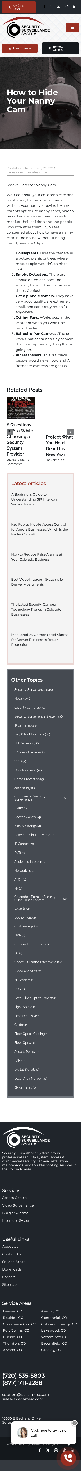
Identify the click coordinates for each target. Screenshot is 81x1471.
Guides (21, 1025)
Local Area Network (30, 1078)
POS (19, 989)
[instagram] (66, 6)
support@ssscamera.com (25, 1394)
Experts (22, 908)
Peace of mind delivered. (35, 835)
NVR (19, 935)
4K (18, 888)
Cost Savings (26, 926)
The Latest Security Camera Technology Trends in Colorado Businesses (36, 609)
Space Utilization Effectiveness (39, 962)
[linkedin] (74, 6)
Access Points (26, 1051)
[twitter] (58, 6)
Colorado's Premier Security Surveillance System (40, 898)
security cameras (30, 707)
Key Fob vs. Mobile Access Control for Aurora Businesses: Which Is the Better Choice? (39, 529)
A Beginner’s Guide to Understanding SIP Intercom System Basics (34, 499)
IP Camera (24, 844)
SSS (20, 761)
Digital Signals (27, 1069)
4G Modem (24, 980)
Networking (25, 870)
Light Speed (25, 1007)
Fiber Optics (25, 1043)
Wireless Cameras (31, 752)
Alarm (21, 808)
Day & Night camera (32, 734)
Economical (25, 917)
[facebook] (50, 6)
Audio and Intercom (30, 861)
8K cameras (25, 1087)
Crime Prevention (29, 779)
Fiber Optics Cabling (31, 1034)
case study (24, 788)
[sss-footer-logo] (26, 1128)
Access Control (27, 817)
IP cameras (25, 725)
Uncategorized (37, 172)
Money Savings (27, 826)
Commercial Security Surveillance (40, 798)
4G (18, 953)
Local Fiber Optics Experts (36, 998)
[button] (10, 432)
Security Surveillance (33, 689)
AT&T (20, 879)
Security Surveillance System (39, 716)
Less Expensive (27, 1016)
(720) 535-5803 (23, 1375)
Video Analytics (27, 971)
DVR (19, 853)
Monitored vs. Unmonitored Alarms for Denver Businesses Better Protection (39, 640)
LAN (19, 1060)
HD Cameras (26, 743)
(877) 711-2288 (22, 1382)
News (22, 698)
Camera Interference (31, 944)
